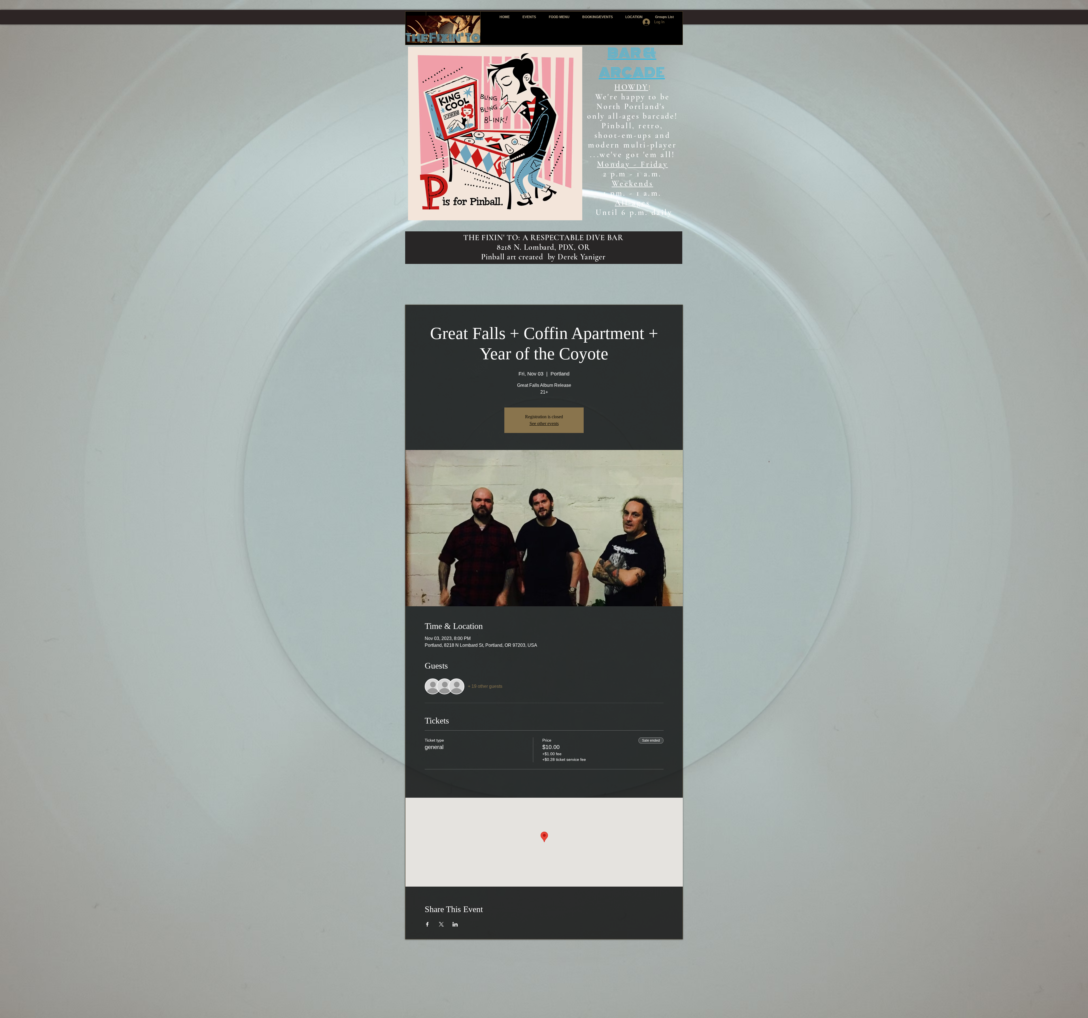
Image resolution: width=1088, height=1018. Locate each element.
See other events (544, 423)
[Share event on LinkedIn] (455, 924)
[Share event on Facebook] (427, 924)
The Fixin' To (442, 37)
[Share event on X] (441, 924)
